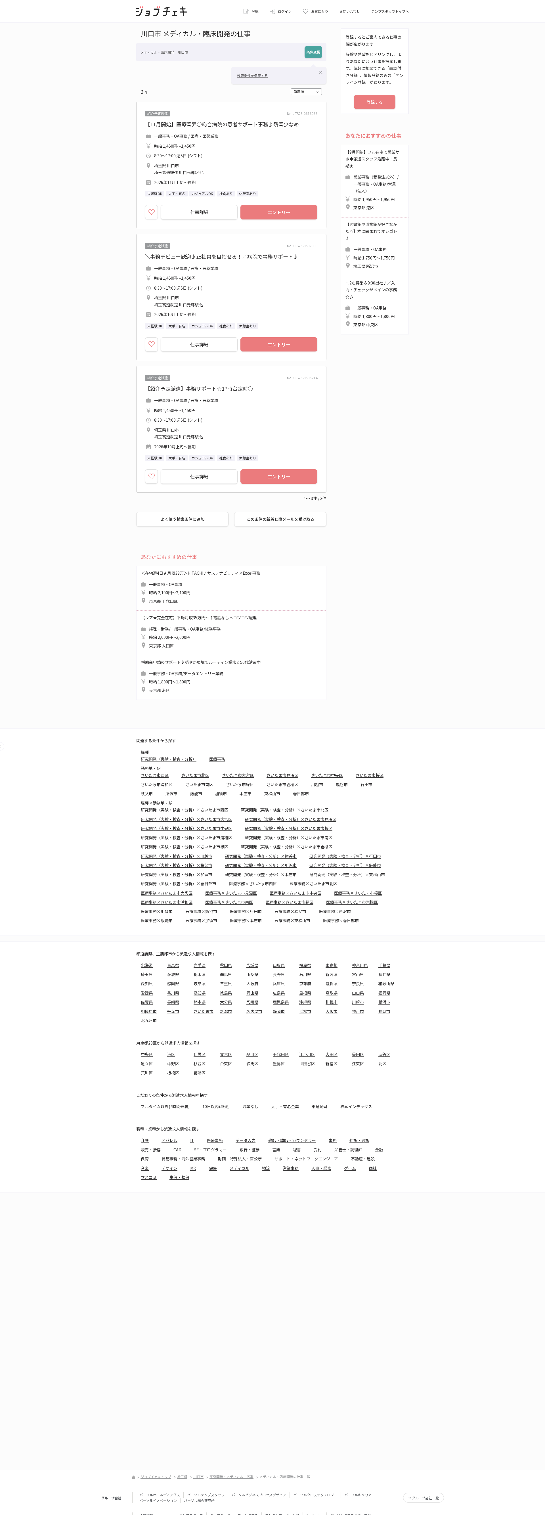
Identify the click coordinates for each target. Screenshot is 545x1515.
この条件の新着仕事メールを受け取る (280, 519)
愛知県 (147, 983)
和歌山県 (386, 983)
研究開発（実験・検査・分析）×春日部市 (178, 883)
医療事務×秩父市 (290, 911)
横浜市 (384, 1002)
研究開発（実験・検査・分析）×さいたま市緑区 (184, 846)
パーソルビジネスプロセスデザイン (259, 1494)
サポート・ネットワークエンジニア (306, 1159)
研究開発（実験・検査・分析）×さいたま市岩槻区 (286, 846)
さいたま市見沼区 (282, 775)
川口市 (198, 1476)
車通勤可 (320, 1106)
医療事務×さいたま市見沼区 (231, 893)
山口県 (358, 993)
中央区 (147, 1054)
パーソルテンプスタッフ (206, 1494)
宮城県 (252, 965)
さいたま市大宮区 (238, 775)
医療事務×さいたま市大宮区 (166, 893)
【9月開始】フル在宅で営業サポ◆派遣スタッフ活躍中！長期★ (372, 180)
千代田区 (281, 1054)
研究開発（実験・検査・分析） (168, 759)
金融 (379, 1149)
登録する (375, 102)
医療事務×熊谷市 (201, 911)
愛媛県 (147, 993)
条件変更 (313, 51)
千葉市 (173, 1011)
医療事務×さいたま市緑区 (289, 902)
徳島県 (226, 993)
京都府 (305, 983)
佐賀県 (147, 1002)
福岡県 (384, 993)
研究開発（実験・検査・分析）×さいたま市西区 (184, 810)
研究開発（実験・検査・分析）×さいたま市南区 (288, 837)
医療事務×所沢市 (335, 911)
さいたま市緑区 (240, 784)
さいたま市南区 (199, 784)
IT (192, 1140)
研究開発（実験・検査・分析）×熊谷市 (261, 856)
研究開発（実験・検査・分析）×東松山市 (347, 874)
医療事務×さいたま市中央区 (295, 893)
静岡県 (173, 983)
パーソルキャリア (358, 1494)
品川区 (252, 1054)
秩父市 (147, 793)
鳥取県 (332, 993)
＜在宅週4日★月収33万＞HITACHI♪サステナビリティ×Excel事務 (200, 587)
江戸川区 (307, 1054)
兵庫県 (279, 983)
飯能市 (196, 793)
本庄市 (245, 793)
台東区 (226, 1063)
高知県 (200, 993)
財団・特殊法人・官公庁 (240, 1159)
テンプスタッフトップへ (390, 11)
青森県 (173, 965)
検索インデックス (356, 1106)
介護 (145, 1140)
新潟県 (332, 974)
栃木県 (200, 974)
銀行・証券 (249, 1149)
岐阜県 (200, 983)
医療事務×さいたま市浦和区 (166, 902)
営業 (276, 1149)
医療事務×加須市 (201, 920)
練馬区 (252, 1063)
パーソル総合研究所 (199, 1500)
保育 (145, 1159)
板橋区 (173, 1072)
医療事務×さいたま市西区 (253, 883)
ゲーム (350, 1168)
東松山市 (272, 793)
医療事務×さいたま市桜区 (358, 893)
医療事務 (217, 759)
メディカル (239, 1168)
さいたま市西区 (155, 775)
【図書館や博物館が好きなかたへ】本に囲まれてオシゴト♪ (371, 245)
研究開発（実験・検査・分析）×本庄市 (261, 874)
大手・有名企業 (285, 1106)
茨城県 (173, 974)
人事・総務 (321, 1168)
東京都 (332, 965)
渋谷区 (384, 1054)
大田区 (332, 1054)
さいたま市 (203, 1011)
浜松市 (305, 1011)
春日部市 (301, 793)
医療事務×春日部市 (341, 920)
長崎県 (173, 1002)
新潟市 (226, 1011)
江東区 (358, 1063)
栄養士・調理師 (348, 1149)
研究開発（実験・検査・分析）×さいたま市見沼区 (290, 819)
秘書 (297, 1149)
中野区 (173, 1063)
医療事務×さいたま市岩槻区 (352, 902)
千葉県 (384, 965)
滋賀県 (332, 983)
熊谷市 (342, 784)
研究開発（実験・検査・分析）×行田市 (345, 856)
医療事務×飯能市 (157, 920)
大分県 (226, 1002)
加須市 (221, 793)
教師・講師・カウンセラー (292, 1140)
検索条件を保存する (252, 75)
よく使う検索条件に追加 (182, 519)
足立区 (147, 1063)
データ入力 (245, 1140)
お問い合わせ (349, 11)
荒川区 (147, 1072)
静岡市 (279, 1011)
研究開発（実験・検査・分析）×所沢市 (261, 865)
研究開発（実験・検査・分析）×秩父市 (176, 865)
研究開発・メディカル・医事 (231, 1476)
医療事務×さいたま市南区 (229, 902)
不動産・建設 (363, 1159)
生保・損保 (179, 1177)
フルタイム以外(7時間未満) (165, 1106)
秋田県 (226, 965)
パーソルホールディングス (159, 1494)
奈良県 (358, 983)
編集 (213, 1168)
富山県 (358, 974)
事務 (333, 1140)
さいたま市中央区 (327, 775)
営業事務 (291, 1168)
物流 (266, 1168)
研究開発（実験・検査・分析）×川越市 (176, 856)
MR (193, 1168)
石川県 (305, 974)
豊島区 (279, 1063)
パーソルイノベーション (158, 1500)
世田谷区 (307, 1063)
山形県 (279, 965)
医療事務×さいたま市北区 (313, 883)
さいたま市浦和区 (157, 784)
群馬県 (226, 974)
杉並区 (200, 1063)
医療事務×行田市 (246, 911)
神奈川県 (360, 965)
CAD (177, 1149)
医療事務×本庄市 (246, 920)
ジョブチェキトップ (156, 1476)
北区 (382, 1063)
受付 (318, 1149)
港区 (171, 1054)
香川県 (173, 993)
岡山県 (252, 993)
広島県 (279, 993)
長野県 (279, 974)
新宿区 (332, 1063)
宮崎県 (252, 1002)
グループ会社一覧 (425, 1497)
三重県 (226, 983)
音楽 (145, 1168)
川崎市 (358, 1002)
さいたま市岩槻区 (282, 784)
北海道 (147, 965)
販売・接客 (151, 1149)
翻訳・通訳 (359, 1140)
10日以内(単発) (216, 1106)
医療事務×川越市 (157, 911)
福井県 (384, 974)
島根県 (305, 993)
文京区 (226, 1054)
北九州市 (149, 1020)
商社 (373, 1168)
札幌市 (332, 1002)
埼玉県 (147, 974)
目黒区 (200, 1054)
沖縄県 (305, 1002)
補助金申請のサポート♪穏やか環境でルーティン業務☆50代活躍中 (201, 676)
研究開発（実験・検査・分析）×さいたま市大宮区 (186, 819)
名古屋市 (254, 1011)
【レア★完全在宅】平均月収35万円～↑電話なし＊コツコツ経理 (199, 631)
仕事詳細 (199, 212)
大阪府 (252, 983)
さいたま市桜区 (369, 775)
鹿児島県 (281, 1002)
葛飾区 (200, 1072)
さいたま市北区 (195, 775)
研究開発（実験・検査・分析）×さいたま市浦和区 (186, 837)
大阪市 (332, 1011)
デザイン (169, 1168)
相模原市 (149, 1011)
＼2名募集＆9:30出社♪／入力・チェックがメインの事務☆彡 (371, 304)
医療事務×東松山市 (292, 920)
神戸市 (358, 1011)
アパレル (169, 1140)
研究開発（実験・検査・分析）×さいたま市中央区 (186, 828)
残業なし (250, 1106)
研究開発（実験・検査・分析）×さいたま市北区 (284, 810)
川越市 (317, 784)
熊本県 (200, 1002)
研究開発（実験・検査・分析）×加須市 (176, 874)
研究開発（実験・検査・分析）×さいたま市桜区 (288, 828)
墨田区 (358, 1054)
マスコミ (149, 1177)
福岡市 (384, 1011)
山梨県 (252, 974)
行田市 (366, 784)
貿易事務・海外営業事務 (183, 1159)
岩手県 (200, 965)
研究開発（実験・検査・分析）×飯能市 (345, 865)
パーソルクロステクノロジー (315, 1494)
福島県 (305, 965)
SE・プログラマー (210, 1149)
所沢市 (171, 793)
